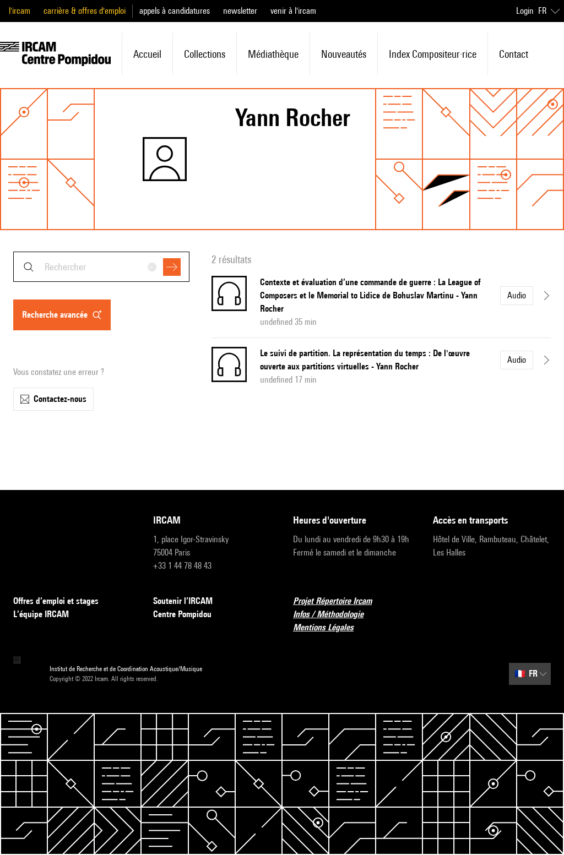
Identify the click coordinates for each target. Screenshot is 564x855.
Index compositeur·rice (432, 54)
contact (513, 54)
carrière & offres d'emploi (85, 11)
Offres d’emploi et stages (56, 601)
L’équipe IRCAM (41, 614)
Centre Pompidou (182, 614)
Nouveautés (343, 54)
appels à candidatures (174, 11)
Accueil (147, 54)
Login (525, 11)
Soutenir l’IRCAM (183, 601)
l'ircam (19, 11)
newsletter (240, 11)
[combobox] (101, 267)
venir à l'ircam (293, 11)
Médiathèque (273, 54)
